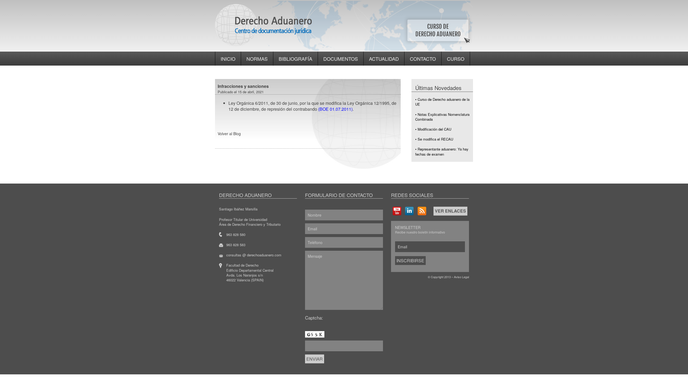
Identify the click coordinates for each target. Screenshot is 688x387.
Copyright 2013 (441, 277)
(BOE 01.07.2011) (335, 109)
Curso (455, 58)
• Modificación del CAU (433, 129)
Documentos (340, 58)
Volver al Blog (229, 133)
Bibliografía (295, 58)
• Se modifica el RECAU (434, 139)
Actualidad (384, 58)
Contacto (423, 58)
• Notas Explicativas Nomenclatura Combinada (442, 117)
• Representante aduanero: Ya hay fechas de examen (441, 151)
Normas (257, 58)
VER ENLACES (450, 211)
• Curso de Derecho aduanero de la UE (442, 102)
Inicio (228, 58)
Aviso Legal (461, 277)
